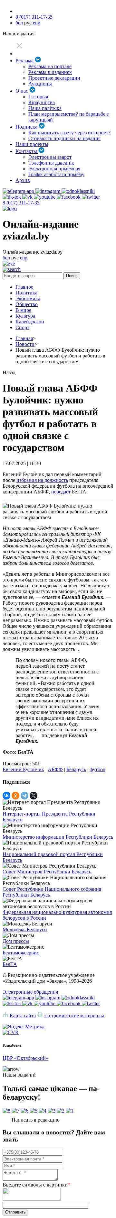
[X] (33, 795)
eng (36, 22)
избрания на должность (42, 480)
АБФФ (55, 769)
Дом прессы (16, 941)
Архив (22, 180)
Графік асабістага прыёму (56, 174)
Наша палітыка (45, 108)
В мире (23, 310)
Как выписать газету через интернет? (69, 132)
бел (19, 22)
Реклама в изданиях (50, 72)
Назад (9, 372)
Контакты (26, 151)
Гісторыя (38, 96)
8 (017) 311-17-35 (34, 17)
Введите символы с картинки (36, 1184)
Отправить (15, 1212)
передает (61, 491)
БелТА (10, 964)
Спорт (22, 327)
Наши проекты (31, 144)
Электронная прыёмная (54, 168)
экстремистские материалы (73, 1015)
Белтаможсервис (21, 952)
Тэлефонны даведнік (51, 163)
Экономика (27, 298)
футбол (97, 769)
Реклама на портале (50, 66)
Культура (25, 316)
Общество (26, 304)
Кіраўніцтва (41, 102)
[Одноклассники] (15, 795)
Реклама (25, 60)
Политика (26, 292)
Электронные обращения (30, 992)
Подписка (27, 127)
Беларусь (76, 769)
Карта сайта (22, 1015)
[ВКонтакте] (6, 795)
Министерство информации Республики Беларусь (58, 837)
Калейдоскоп (29, 321)
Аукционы (40, 83)
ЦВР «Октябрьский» (25, 1058)
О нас (22, 91)
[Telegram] (24, 795)
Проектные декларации (54, 78)
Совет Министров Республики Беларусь (47, 871)
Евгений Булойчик (23, 769)
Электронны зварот (50, 157)
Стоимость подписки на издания (64, 138)
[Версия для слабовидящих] (9, 263)
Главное (24, 287)
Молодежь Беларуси (25, 929)
